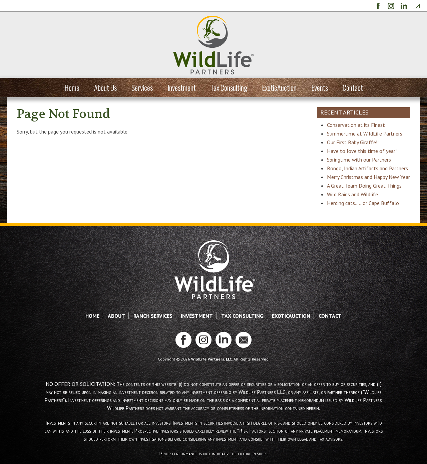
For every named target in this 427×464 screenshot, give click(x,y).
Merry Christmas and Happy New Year (368, 177)
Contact (353, 87)
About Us (105, 87)
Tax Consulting (228, 87)
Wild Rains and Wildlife (352, 194)
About (116, 315)
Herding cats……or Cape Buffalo (363, 203)
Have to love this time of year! (362, 151)
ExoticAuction (279, 87)
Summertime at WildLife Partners (364, 133)
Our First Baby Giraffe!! (353, 142)
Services (142, 87)
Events (319, 87)
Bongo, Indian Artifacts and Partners (367, 168)
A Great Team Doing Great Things (364, 185)
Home (71, 87)
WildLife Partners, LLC (211, 359)
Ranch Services (152, 315)
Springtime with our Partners (359, 159)
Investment (181, 87)
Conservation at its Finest (356, 125)
